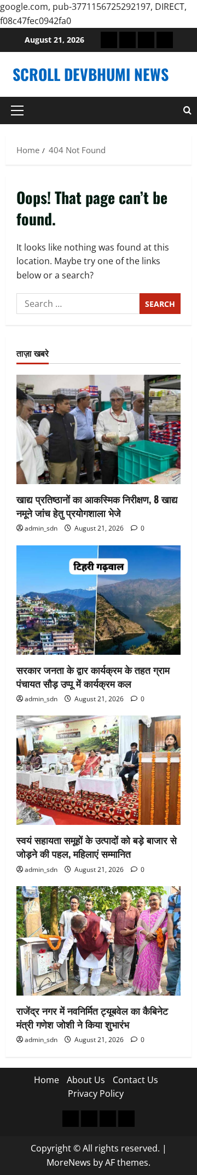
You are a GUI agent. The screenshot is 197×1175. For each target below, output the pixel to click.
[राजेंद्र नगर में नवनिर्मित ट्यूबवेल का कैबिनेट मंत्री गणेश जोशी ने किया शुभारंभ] (98, 941)
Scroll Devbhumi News (91, 74)
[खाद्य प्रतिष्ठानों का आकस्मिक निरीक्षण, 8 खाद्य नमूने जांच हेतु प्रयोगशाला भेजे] (98, 429)
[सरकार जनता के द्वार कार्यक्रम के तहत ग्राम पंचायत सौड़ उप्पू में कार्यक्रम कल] (98, 600)
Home (46, 1080)
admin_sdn (41, 528)
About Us (86, 1080)
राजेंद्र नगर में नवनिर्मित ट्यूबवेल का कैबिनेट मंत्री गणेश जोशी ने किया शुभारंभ (92, 1017)
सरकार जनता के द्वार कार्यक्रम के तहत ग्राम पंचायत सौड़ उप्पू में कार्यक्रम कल (93, 676)
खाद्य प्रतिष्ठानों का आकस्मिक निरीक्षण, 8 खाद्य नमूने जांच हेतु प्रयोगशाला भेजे (97, 506)
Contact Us (135, 1080)
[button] (17, 110)
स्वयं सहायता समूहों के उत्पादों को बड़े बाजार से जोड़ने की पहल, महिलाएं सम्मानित (96, 846)
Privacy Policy (96, 1093)
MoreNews (69, 1162)
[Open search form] (187, 110)
